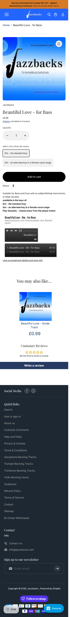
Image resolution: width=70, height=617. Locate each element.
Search (8, 409)
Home (6, 25)
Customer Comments (16, 429)
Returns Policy (12, 490)
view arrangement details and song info (23, 260)
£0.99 (35, 333)
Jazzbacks (33, 588)
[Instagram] (33, 391)
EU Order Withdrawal (16, 517)
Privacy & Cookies (14, 443)
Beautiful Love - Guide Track (35, 325)
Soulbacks (10, 484)
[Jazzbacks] (34, 14)
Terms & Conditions (15, 450)
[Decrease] (7, 135)
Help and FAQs (13, 436)
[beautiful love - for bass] (59, 44)
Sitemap (9, 511)
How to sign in (12, 416)
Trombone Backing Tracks (19, 470)
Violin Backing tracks (16, 477)
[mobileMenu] (7, 14)
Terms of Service (14, 497)
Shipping (6, 121)
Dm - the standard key (16, 153)
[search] (49, 14)
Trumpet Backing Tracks (18, 463)
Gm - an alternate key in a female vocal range (28, 162)
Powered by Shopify (50, 588)
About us (9, 423)
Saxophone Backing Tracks (20, 456)
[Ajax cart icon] (55, 14)
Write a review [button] (34, 365)
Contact (8, 504)
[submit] (57, 568)
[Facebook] (13, 186)
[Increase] (25, 135)
